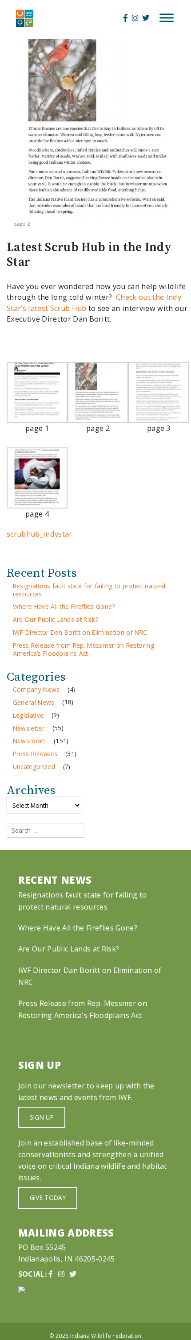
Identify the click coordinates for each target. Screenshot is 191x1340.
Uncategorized (34, 766)
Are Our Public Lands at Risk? (55, 619)
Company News (36, 689)
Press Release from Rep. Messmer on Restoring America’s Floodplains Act (83, 649)
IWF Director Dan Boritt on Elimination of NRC (80, 632)
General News (34, 702)
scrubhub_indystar (39, 534)
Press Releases (35, 753)
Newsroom (29, 740)
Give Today (48, 1197)
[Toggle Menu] (166, 18)
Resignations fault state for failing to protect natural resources (89, 590)
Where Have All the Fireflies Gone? (64, 606)
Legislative (28, 715)
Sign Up (42, 1117)
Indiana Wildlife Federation (106, 1336)
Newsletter (28, 728)
